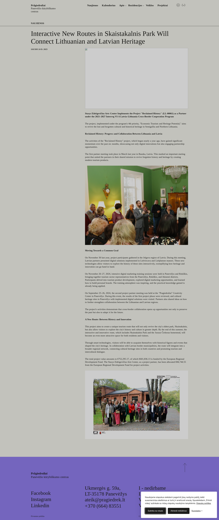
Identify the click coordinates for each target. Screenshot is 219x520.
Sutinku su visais (155, 511)
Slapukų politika (203, 503)
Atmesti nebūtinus (179, 511)
